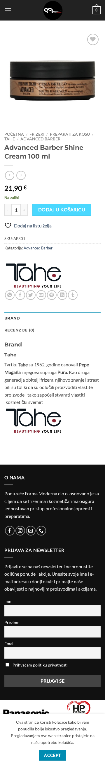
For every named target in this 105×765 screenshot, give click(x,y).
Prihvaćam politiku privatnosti (40, 664)
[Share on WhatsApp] (10, 295)
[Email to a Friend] (41, 295)
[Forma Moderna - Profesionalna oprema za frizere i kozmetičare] (52, 10)
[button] (7, 10)
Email (9, 643)
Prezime (11, 622)
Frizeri (36, 134)
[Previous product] (20, 175)
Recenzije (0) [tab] (19, 330)
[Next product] (9, 175)
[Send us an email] (31, 531)
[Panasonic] (26, 713)
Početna (14, 134)
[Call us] (41, 531)
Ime (7, 601)
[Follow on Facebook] (10, 531)
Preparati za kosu (70, 134)
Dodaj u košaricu (61, 209)
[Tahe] (33, 275)
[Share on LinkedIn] (62, 295)
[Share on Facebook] (20, 295)
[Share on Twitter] (31, 295)
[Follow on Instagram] (20, 531)
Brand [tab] (12, 318)
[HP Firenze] (78, 711)
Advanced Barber (40, 139)
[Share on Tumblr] (73, 295)
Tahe (9, 139)
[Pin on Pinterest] (52, 295)
